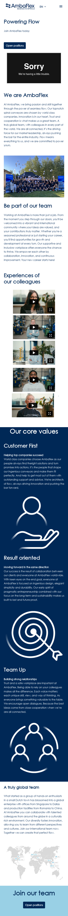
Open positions (15, 45)
